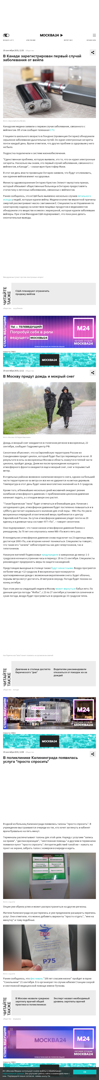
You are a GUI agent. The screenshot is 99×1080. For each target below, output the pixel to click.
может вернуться (66, 589)
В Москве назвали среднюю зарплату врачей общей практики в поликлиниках (32, 1001)
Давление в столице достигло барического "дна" (32, 671)
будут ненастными (62, 568)
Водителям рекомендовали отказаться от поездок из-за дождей (70, 672)
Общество (30, 50)
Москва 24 (49, 35)
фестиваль (36, 978)
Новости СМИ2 (9, 352)
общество (7, 308)
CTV (52, 130)
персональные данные (13, 1073)
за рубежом (17, 308)
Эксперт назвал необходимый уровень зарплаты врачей (72, 1000)
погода (16, 690)
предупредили (49, 555)
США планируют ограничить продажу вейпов (32, 292)
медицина (17, 1019)
